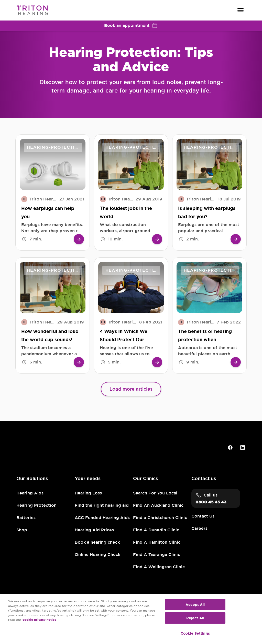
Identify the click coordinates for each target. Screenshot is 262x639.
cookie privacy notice (39, 620)
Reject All (195, 618)
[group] (79, 239)
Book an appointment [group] (127, 25)
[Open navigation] (240, 10)
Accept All (195, 604)
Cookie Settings (195, 633)
